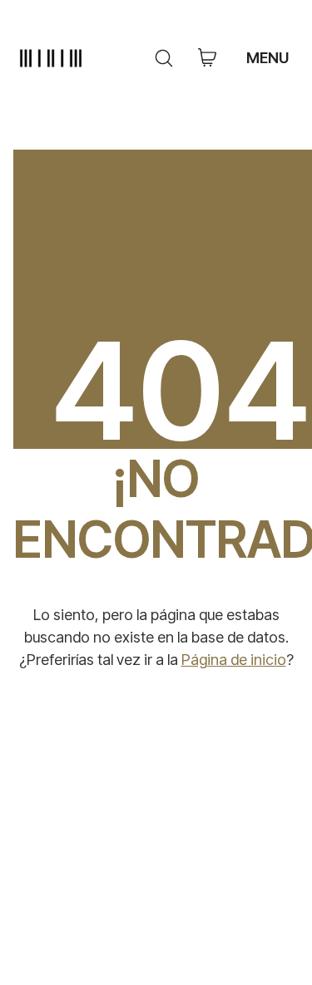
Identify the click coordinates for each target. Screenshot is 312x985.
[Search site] (164, 58)
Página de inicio (233, 659)
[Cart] (207, 58)
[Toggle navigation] (270, 58)
